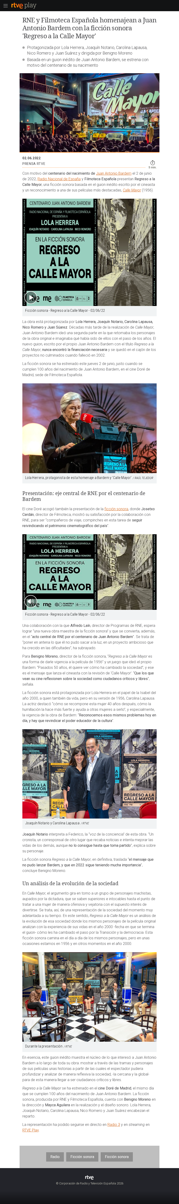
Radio (55, 1157)
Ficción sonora (82, 1157)
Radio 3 (113, 1124)
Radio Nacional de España (59, 179)
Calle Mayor (132, 190)
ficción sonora (116, 509)
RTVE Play (30, 1130)
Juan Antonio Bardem (113, 173)
